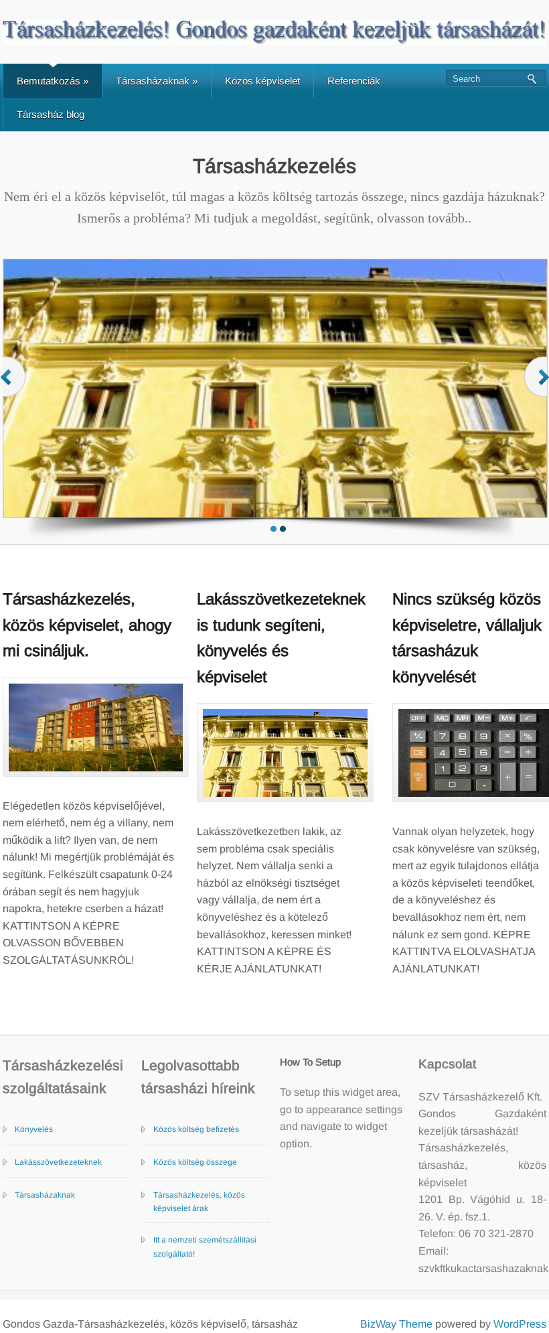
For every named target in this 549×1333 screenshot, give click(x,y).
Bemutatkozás (52, 80)
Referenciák (353, 80)
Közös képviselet (262, 80)
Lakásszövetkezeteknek (58, 1162)
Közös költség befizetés (196, 1129)
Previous (14, 390)
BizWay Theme (396, 1324)
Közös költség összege (195, 1162)
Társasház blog (50, 114)
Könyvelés (34, 1129)
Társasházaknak (157, 80)
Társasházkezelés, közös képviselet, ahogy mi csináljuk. (87, 624)
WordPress (519, 1324)
